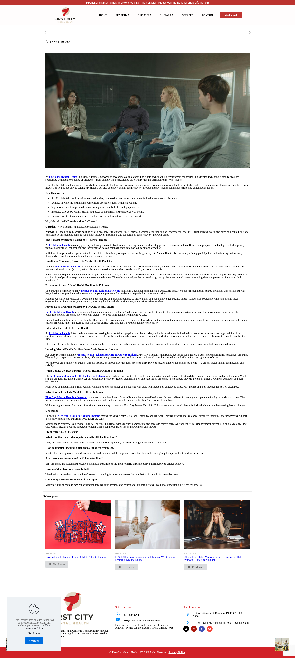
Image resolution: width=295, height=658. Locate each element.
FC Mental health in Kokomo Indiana (78, 415)
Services (187, 15)
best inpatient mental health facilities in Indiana (77, 375)
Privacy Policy (177, 652)
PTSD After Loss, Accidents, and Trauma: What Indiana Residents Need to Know (145, 558)
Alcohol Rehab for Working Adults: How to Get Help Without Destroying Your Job (213, 558)
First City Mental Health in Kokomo (66, 397)
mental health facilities (67, 266)
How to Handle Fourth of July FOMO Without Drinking (75, 557)
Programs (122, 15)
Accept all (34, 640)
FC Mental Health (59, 245)
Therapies (166, 15)
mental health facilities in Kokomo (100, 290)
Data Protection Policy (37, 626)
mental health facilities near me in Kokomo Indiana (107, 354)
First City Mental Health (63, 176)
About (103, 15)
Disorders (144, 15)
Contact (207, 15)
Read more (34, 633)
